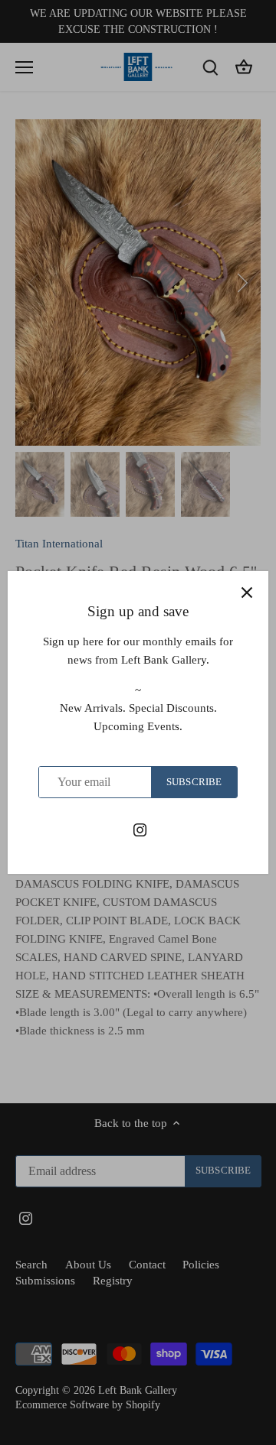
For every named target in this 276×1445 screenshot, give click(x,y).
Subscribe (194, 782)
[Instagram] (139, 829)
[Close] (247, 592)
